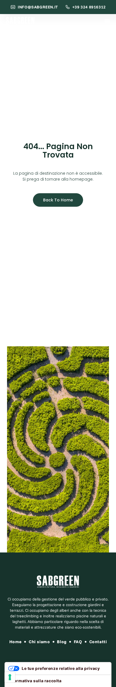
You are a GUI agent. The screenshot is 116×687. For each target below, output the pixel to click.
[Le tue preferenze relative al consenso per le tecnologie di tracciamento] (10, 677)
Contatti (98, 641)
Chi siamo (39, 641)
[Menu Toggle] (107, 21)
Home (15, 641)
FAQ (78, 641)
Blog (61, 641)
